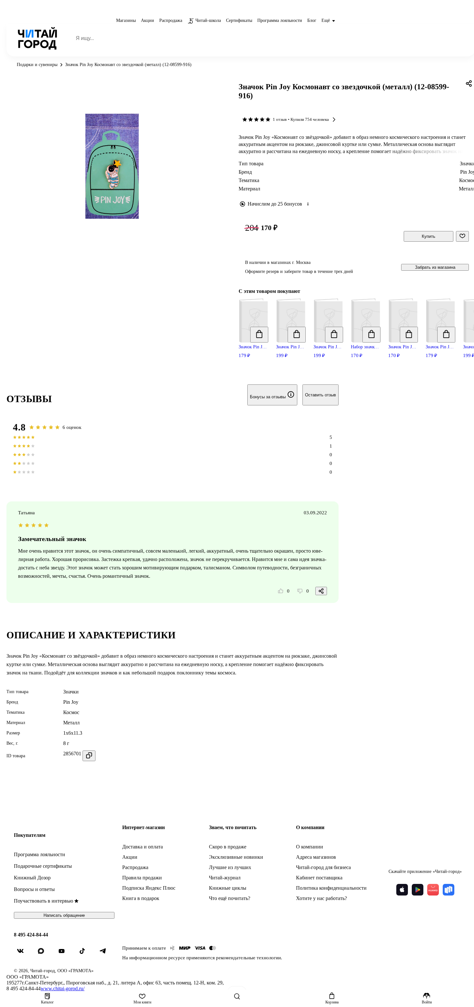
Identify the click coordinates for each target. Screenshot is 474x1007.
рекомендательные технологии (248, 957)
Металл (71, 722)
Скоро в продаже (227, 846)
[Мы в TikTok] (85, 953)
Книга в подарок (140, 898)
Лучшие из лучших (230, 867)
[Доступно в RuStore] (448, 890)
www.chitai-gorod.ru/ (62, 988)
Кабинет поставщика (319, 877)
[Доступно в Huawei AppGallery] (433, 890)
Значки (71, 691)
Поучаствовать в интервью (43, 901)
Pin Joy (70, 702)
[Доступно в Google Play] (417, 890)
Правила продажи (142, 877)
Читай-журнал (225, 877)
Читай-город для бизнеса (323, 867)
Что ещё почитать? (229, 898)
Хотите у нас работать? (321, 898)
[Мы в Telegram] (105, 953)
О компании (309, 846)
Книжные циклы (227, 888)
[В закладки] (462, 236)
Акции (129, 857)
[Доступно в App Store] (402, 890)
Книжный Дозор (32, 877)
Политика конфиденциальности (331, 888)
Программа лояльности (39, 854)
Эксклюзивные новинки (236, 857)
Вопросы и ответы (34, 889)
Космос (71, 712)
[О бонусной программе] (308, 204)
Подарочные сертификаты (43, 866)
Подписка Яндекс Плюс (148, 888)
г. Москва (301, 262)
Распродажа (135, 867)
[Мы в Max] (44, 953)
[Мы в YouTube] (64, 953)
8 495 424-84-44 (31, 934)
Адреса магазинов (316, 857)
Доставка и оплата (142, 846)
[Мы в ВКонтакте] (23, 953)
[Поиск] (237, 996)
